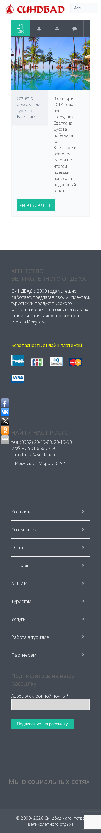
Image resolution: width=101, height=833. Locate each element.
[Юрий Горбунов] (39, 28)
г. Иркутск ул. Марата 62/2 (38, 463)
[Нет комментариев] (75, 28)
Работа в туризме (30, 637)
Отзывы (19, 547)
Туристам (21, 601)
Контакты (21, 511)
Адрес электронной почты (40, 696)
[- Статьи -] (57, 28)
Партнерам (23, 655)
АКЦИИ (19, 583)
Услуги (18, 619)
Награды (20, 565)
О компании (24, 529)
